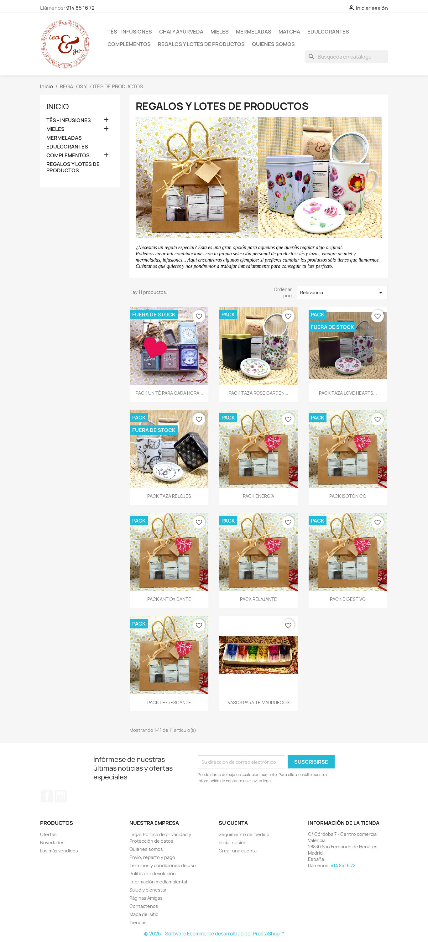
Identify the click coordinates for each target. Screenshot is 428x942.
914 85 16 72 (80, 7)
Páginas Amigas (146, 898)
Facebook (47, 796)
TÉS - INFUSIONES (129, 31)
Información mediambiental (158, 882)
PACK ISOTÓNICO (347, 496)
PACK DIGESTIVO (348, 599)
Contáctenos (143, 906)
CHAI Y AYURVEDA (181, 31)
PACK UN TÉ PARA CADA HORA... (169, 393)
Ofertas (48, 834)
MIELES (220, 31)
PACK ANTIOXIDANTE (169, 599)
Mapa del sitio (144, 914)
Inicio (57, 106)
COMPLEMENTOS (129, 44)
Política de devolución (152, 874)
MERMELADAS (253, 31)
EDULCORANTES (328, 31)
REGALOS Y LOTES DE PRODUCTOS (201, 44)
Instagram (61, 796)
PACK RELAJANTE (258, 599)
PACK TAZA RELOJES (169, 496)
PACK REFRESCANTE (169, 702)
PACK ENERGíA (258, 496)
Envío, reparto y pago (152, 857)
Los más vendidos (59, 851)
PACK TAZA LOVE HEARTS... (348, 393)
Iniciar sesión (233, 843)
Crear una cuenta (238, 851)
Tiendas (138, 922)
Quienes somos (273, 44)
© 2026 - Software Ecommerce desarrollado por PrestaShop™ (214, 933)
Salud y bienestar (148, 890)
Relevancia (342, 292)
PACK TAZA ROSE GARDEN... (258, 393)
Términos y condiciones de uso (162, 865)
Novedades (52, 843)
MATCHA (289, 31)
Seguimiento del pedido (244, 834)
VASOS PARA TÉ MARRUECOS (259, 702)
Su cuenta (233, 823)
